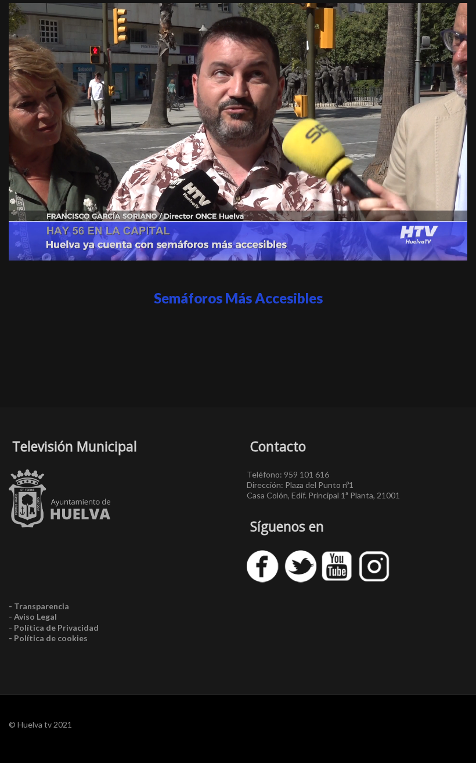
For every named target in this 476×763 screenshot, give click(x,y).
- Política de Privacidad (54, 627)
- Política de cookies (48, 638)
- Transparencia (39, 606)
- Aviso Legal (33, 616)
